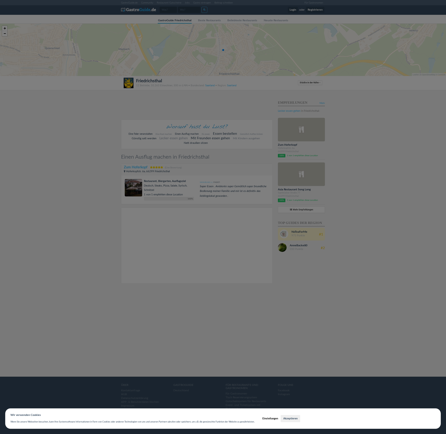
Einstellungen (270, 418)
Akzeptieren (290, 418)
